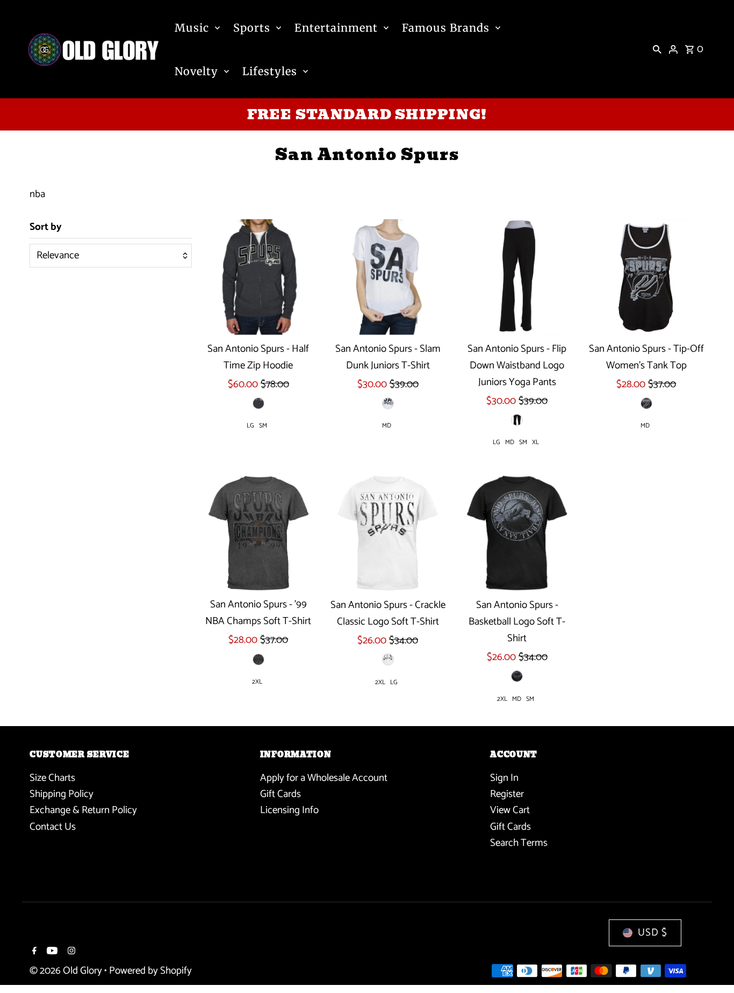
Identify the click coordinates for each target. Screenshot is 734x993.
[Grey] (258, 659)
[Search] (657, 49)
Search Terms (519, 843)
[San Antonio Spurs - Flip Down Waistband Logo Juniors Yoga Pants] (517, 277)
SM (263, 426)
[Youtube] (50, 952)
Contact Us (53, 826)
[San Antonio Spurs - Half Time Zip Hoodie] (258, 277)
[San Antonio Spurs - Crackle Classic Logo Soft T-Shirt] (388, 533)
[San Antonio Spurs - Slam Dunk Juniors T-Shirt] (388, 277)
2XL (257, 682)
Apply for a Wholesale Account (323, 777)
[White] (388, 403)
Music (192, 27)
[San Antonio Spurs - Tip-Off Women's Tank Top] (646, 277)
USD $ (652, 932)
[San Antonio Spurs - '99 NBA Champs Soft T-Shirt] (258, 533)
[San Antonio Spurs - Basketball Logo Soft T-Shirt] (517, 533)
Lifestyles (269, 71)
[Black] (258, 403)
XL (535, 442)
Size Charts (52, 777)
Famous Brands (446, 27)
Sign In (504, 777)
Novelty (196, 71)
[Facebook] (33, 952)
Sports (251, 27)
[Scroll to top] (711, 965)
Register (507, 793)
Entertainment (336, 27)
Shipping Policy (61, 793)
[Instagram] (70, 952)
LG (250, 426)
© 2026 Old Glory (67, 970)
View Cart (510, 810)
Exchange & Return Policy (83, 810)
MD (386, 426)
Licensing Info (289, 810)
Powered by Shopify (150, 970)
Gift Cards (280, 793)
